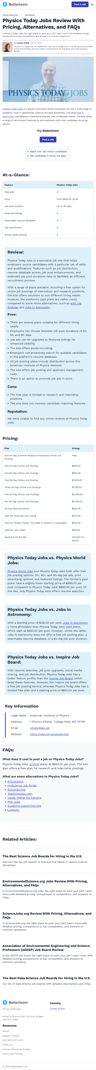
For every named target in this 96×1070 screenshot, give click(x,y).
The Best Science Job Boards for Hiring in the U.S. (42, 856)
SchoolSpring (16, 789)
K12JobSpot (15, 781)
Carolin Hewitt (23, 43)
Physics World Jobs (20, 571)
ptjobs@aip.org (40, 727)
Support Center (10, 1035)
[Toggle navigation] (92, 4)
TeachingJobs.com (20, 793)
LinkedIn (13, 809)
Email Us (7, 1044)
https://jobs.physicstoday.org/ (49, 734)
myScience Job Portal (22, 785)
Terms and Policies (12, 1053)
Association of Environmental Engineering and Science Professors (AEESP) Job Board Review (46, 948)
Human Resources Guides (16, 1049)
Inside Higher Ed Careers (24, 797)
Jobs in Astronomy (37, 307)
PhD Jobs (14, 801)
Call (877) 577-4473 (12, 1040)
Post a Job (80, 4)
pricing (34, 764)
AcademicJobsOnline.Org (24, 805)
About (5, 1031)
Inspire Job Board (61, 678)
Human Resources (10, 15)
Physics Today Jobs (12, 109)
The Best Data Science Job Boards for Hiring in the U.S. (46, 978)
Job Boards (29, 15)
